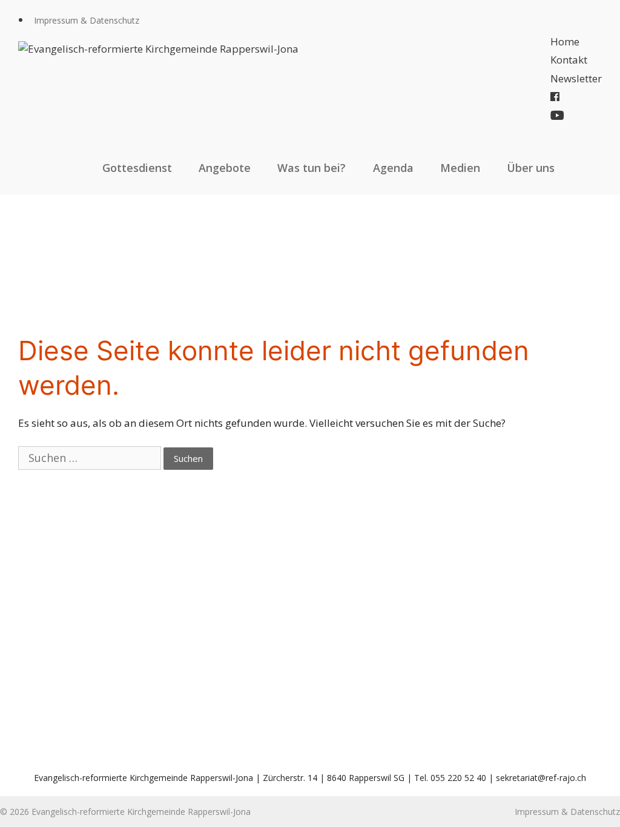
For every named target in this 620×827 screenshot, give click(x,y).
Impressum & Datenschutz (86, 20)
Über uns (531, 167)
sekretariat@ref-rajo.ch (541, 777)
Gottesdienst (137, 167)
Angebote (225, 167)
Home (564, 41)
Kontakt (568, 60)
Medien (460, 167)
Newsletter (576, 78)
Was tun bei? (311, 167)
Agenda (393, 167)
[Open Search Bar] (589, 168)
